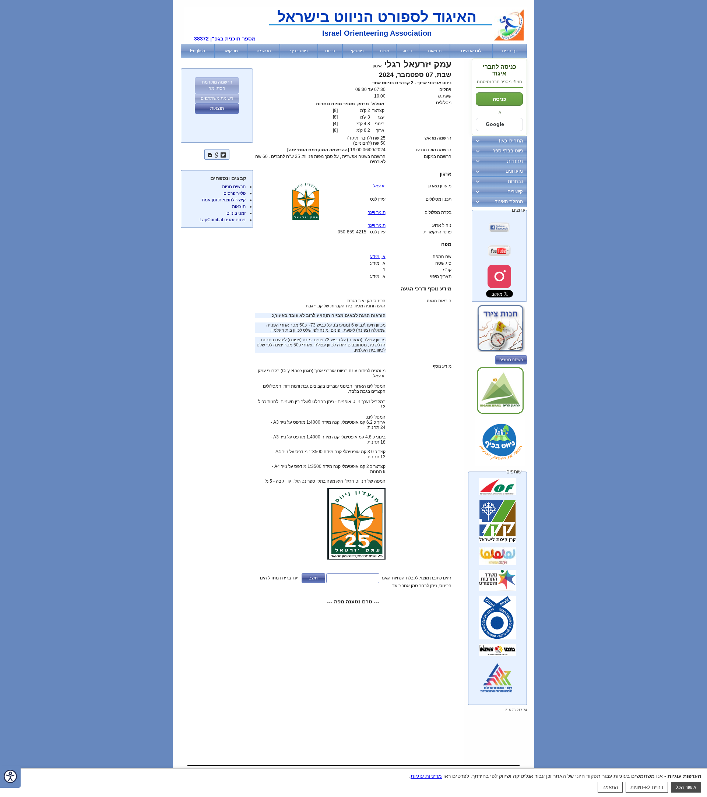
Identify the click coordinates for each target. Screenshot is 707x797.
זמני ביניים (236, 213)
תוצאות (239, 206)
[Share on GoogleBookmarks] (216, 154)
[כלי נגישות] (10, 777)
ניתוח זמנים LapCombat (223, 219)
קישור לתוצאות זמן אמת (224, 199)
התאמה (610, 787)
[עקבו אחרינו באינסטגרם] (499, 276)
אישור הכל (686, 787)
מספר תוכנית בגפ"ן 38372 (225, 39)
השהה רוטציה (511, 359)
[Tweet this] (223, 154)
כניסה (499, 99)
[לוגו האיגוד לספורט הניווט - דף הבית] (509, 39)
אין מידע (378, 256)
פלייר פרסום (235, 193)
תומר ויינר (377, 212)
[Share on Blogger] (210, 154)
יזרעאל (379, 185)
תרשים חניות (234, 186)
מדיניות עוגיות (426, 776)
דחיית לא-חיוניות (646, 787)
